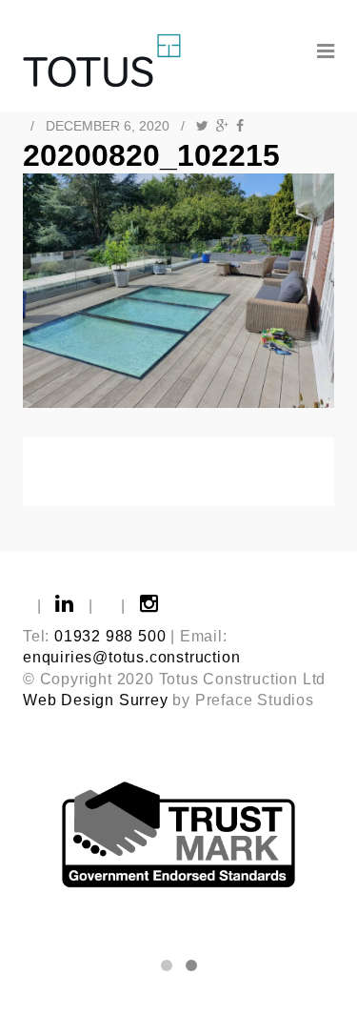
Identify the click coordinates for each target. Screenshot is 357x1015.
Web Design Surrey (96, 700)
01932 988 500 (110, 636)
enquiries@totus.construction (131, 657)
